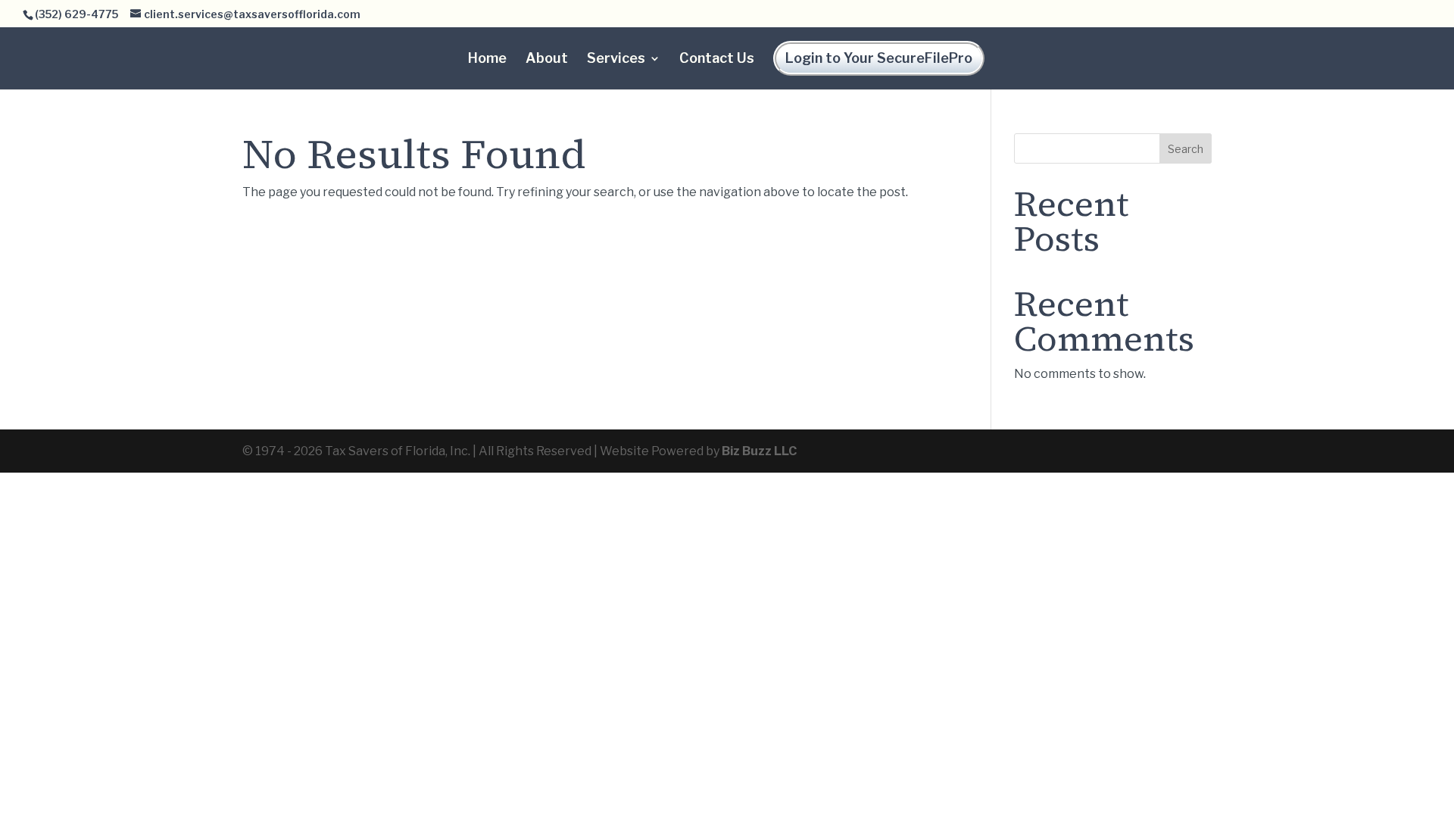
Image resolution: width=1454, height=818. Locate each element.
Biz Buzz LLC (759, 451)
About (547, 59)
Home (487, 59)
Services (616, 59)
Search (1185, 148)
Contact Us (716, 59)
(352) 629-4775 (76, 14)
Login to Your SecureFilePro (878, 58)
